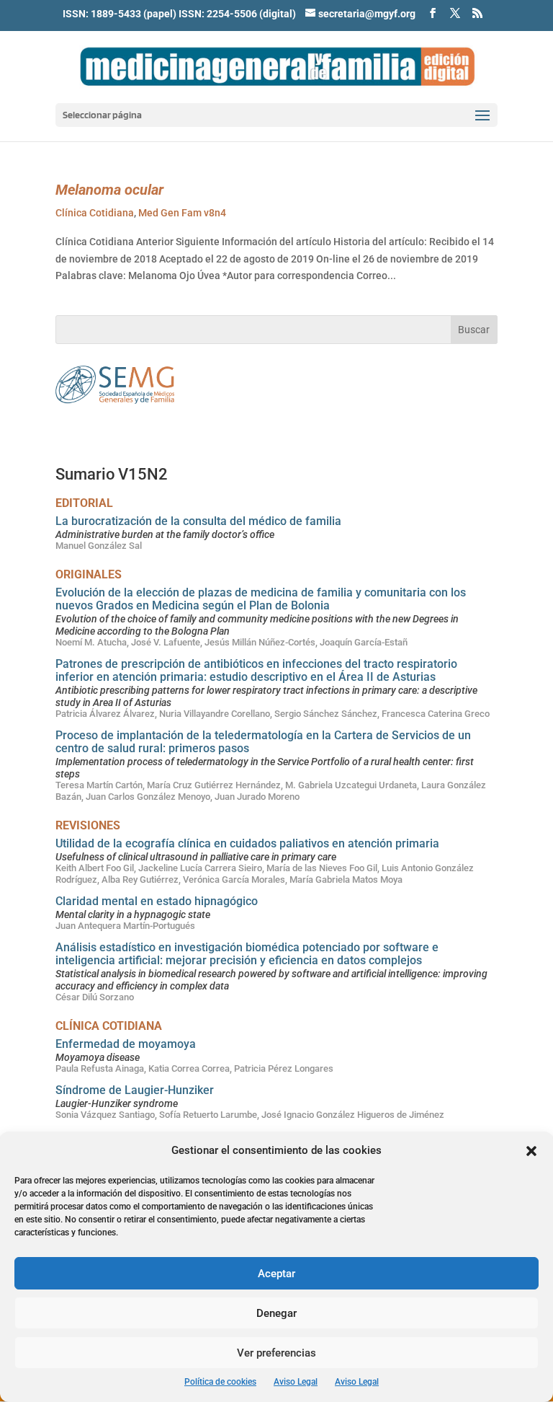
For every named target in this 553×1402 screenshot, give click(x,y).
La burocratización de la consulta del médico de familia (198, 521)
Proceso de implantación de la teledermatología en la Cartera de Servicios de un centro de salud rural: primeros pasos (263, 741)
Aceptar (276, 1273)
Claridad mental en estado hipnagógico (156, 901)
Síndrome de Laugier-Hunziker (134, 1090)
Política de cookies (220, 1382)
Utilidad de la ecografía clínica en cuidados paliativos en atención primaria (247, 843)
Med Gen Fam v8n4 (182, 213)
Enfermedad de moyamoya (125, 1044)
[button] (531, 1151)
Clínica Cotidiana (94, 213)
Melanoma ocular (109, 189)
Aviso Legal (296, 1382)
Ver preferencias (276, 1352)
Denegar (276, 1313)
